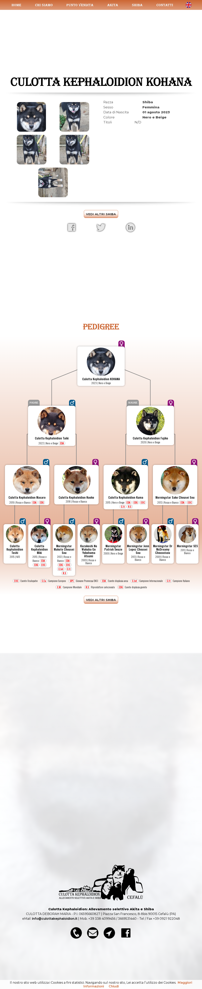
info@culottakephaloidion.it (54, 919)
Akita (112, 5)
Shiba (137, 5)
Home (16, 5)
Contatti (164, 5)
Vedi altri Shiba (101, 214)
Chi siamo (44, 5)
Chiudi (114, 986)
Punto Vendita (80, 5)
